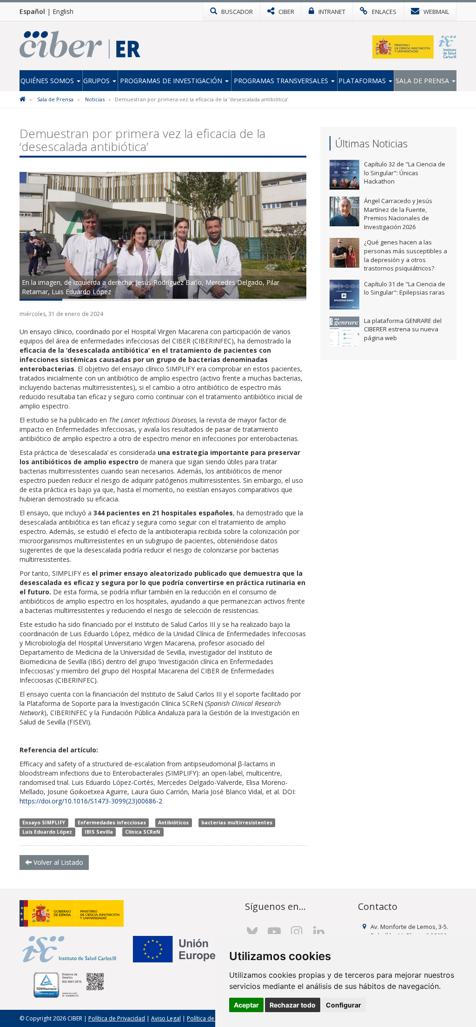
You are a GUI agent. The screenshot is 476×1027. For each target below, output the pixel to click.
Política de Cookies (212, 1018)
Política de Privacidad (116, 1018)
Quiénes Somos (48, 80)
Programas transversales (282, 80)
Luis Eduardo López (47, 832)
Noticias (95, 99)
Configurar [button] (343, 1005)
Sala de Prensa (423, 80)
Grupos (97, 80)
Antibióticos (173, 822)
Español (32, 11)
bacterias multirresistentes (236, 822)
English (63, 11)
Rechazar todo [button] (293, 1005)
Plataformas (363, 80)
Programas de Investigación (172, 80)
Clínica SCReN (142, 832)
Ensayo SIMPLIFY (43, 822)
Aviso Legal (166, 1018)
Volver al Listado (57, 862)
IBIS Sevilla (99, 832)
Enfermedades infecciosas (112, 822)
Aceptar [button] (246, 1005)
